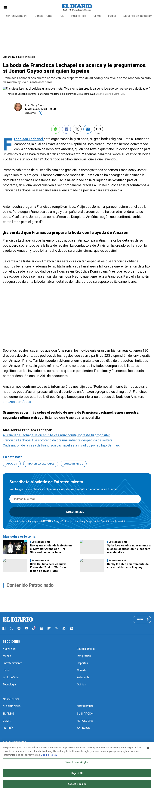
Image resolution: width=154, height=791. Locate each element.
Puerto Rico (78, 15)
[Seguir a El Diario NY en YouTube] (26, 628)
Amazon (11, 463)
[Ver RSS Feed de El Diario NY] (71, 628)
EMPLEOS (9, 713)
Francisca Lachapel (29, 139)
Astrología (83, 677)
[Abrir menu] (5, 7)
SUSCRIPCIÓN (85, 713)
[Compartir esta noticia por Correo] (87, 129)
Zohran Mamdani (16, 15)
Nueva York (9, 648)
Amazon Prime (73, 463)
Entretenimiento (26, 56)
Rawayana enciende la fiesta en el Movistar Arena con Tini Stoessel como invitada (51, 549)
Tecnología (9, 684)
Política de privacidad (72, 521)
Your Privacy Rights (77, 762)
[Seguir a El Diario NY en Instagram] (19, 628)
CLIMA (7, 720)
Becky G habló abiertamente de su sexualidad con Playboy (128, 565)
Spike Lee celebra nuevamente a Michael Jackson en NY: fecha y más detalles (129, 549)
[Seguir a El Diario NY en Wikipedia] (56, 628)
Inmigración (84, 655)
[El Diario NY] (77, 7)
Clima (97, 15)
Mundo (7, 655)
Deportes (82, 663)
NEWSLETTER (85, 706)
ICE (62, 15)
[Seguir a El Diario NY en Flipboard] (49, 628)
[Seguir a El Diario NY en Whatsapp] (64, 628)
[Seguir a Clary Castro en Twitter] (40, 113)
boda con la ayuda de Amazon (100, 232)
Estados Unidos (86, 648)
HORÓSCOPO (85, 720)
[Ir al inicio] (18, 619)
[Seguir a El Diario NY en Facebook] (4, 628)
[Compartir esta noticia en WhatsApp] (55, 129)
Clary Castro (38, 105)
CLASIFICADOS (12, 706)
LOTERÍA (8, 727)
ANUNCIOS (83, 727)
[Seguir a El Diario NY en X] (11, 628)
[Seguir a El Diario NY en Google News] (41, 628)
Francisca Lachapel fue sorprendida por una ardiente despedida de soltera (57, 440)
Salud (6, 670)
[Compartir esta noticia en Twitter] (77, 129)
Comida (81, 670)
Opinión (81, 684)
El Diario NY (9, 56)
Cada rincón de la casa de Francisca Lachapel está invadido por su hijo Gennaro (61, 445)
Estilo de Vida (11, 677)
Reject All (77, 773)
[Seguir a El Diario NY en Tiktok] (34, 628)
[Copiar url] (98, 129)
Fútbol (112, 15)
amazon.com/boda (17, 402)
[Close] (148, 748)
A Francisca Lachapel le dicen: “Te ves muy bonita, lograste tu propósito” (56, 435)
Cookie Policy (49, 754)
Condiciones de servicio (113, 521)
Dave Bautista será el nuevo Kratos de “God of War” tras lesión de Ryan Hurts (48, 567)
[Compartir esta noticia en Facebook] (66, 129)
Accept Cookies (77, 784)
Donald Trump (43, 15)
